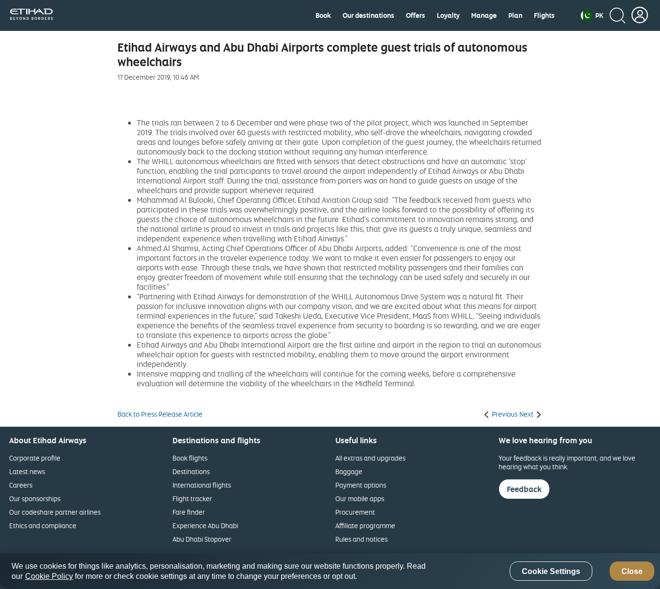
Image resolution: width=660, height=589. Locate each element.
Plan (515, 15)
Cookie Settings (551, 571)
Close (632, 571)
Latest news (27, 471)
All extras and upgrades (370, 458)
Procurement (355, 512)
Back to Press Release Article (159, 414)
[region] (330, 571)
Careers (20, 485)
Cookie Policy (49, 576)
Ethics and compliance (42, 525)
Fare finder (188, 512)
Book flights (189, 458)
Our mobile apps (359, 498)
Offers (415, 15)
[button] (592, 15)
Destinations (191, 471)
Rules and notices (361, 539)
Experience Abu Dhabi (205, 525)
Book (323, 15)
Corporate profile (34, 458)
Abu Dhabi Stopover (201, 539)
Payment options (360, 485)
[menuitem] (323, 15)
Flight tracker (192, 498)
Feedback (524, 489)
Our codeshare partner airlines (54, 512)
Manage (484, 15)
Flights (544, 15)
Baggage (348, 471)
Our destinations (368, 15)
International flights (201, 485)
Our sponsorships (34, 498)
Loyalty (448, 15)
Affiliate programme (365, 525)
